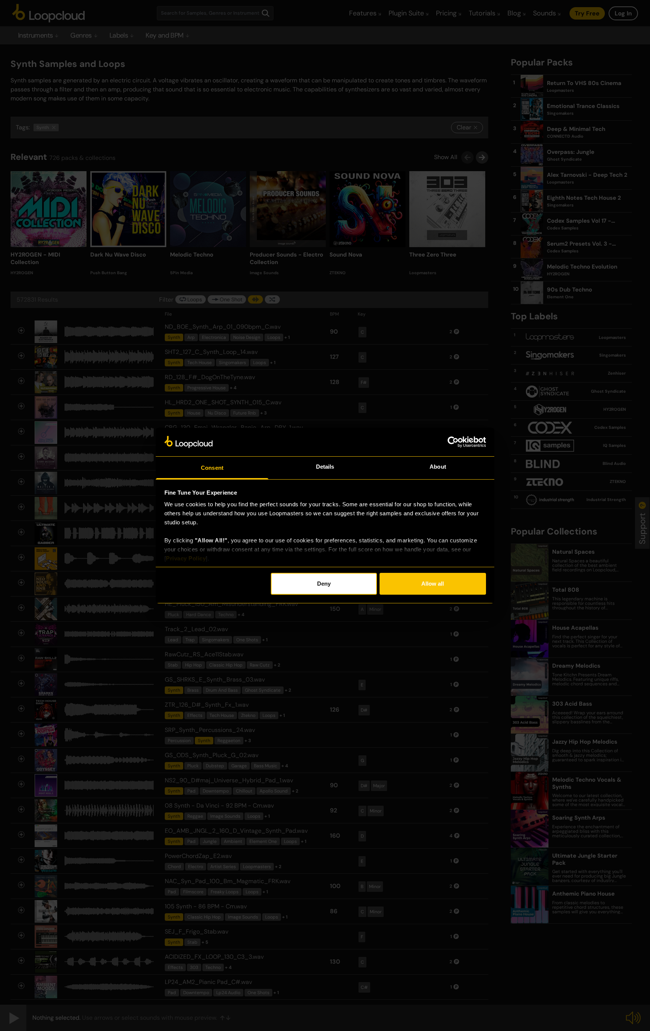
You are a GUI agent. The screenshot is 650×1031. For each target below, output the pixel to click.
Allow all (432, 583)
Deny (324, 583)
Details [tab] (325, 466)
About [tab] (438, 466)
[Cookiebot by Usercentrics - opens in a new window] (453, 442)
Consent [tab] (212, 468)
